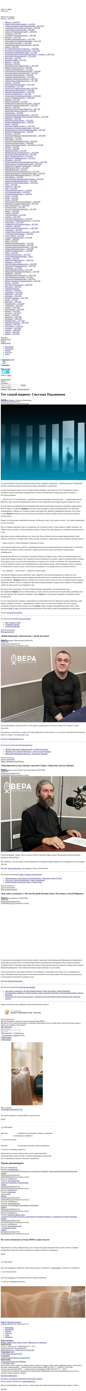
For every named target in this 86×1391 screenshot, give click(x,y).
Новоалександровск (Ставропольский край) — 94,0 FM (25, 173)
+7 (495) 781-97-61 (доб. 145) (24, 1350)
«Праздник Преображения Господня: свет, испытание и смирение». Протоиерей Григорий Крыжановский (39, 1171)
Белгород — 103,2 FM (13, 37)
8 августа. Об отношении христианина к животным (19, 1205)
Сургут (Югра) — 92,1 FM (14, 236)
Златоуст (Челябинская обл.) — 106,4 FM (19, 98)
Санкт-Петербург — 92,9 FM (15, 215)
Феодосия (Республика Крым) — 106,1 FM (20, 266)
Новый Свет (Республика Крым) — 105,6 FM (21, 183)
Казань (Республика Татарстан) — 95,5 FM (20, 111)
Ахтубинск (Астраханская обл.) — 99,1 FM (20, 35)
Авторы (8, 350)
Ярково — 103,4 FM (12, 334)
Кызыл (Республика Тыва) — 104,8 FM (19, 143)
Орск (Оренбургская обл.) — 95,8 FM (18, 190)
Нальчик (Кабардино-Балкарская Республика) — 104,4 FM (26, 162)
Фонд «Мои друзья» (20, 1342)
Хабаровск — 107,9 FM (13, 268)
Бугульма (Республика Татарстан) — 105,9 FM (21, 49)
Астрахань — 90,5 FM (13, 34)
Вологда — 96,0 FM (12, 62)
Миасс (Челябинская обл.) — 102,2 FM (19, 156)
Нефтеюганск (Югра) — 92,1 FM (17, 168)
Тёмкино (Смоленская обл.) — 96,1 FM (19, 243)
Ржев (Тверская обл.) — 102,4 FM (17, 205)
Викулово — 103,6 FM (13, 302)
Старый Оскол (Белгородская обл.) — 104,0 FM (22, 232)
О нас (7, 354)
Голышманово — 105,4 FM (14, 304)
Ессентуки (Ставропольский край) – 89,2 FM (21, 88)
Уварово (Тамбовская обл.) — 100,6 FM (19, 260)
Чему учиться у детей (12, 623)
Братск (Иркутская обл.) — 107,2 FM (18, 43)
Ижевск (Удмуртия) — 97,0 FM (16, 102)
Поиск (23, 385)
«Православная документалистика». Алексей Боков (23, 882)
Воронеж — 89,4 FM (12, 64)
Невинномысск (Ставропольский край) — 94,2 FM (23, 164)
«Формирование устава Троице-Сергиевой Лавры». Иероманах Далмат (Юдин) (33, 878)
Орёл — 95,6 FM (11, 188)
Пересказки (12, 1192)
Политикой (7, 1136)
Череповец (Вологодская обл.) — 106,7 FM (20, 275)
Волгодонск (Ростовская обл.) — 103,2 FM (20, 56)
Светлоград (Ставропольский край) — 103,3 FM (22, 221)
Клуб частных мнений (9, 889)
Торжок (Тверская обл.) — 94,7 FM (17, 255)
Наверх (4, 1322)
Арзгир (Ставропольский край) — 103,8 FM (21, 32)
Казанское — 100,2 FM (13, 317)
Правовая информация (9, 1376)
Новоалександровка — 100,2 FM (16, 323)
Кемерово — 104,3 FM (13, 119)
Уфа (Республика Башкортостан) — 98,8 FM (21, 264)
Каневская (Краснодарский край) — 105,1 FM (21, 115)
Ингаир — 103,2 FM (12, 311)
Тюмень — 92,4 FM (12, 258)
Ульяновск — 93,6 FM (13, 262)
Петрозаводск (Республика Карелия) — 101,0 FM (22, 202)
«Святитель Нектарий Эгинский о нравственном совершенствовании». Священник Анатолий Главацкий (39, 1217)
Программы (9, 347)
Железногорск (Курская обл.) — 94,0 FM (19, 90)
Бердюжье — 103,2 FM (13, 296)
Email (3, 1119)
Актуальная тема (14, 1181)
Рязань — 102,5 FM (12, 211)
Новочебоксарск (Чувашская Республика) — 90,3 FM (24, 179)
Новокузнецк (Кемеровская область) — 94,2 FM (22, 175)
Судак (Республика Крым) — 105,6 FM (19, 234)
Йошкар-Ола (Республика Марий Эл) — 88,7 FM (22, 109)
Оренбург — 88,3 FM (12, 187)
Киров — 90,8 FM (11, 124)
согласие (12, 1146)
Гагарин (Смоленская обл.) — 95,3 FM (19, 69)
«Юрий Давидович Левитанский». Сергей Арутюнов (26, 749)
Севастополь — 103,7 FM (14, 222)
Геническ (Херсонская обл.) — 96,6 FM (19, 75)
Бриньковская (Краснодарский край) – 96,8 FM (22, 45)
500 (2, 1027)
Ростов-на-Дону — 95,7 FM (15, 207)
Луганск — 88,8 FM (12, 149)
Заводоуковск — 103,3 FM (14, 309)
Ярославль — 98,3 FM (13, 287)
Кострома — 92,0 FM (12, 134)
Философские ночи (14, 1226)
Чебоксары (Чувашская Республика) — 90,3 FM (22, 272)
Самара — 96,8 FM (12, 213)
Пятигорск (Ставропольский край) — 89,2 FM (21, 204)
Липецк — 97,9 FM (12, 147)
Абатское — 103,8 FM (13, 290)
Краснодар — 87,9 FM (13, 137)
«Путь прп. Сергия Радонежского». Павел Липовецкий (25, 880)
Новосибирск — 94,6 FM (14, 177)
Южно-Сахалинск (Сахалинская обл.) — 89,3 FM (22, 281)
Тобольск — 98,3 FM (12, 324)
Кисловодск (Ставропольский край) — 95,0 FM (22, 128)
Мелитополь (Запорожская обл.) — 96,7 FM (20, 154)
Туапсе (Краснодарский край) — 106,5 (19, 256)
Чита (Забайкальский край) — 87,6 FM (19, 277)
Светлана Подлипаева (14, 613)
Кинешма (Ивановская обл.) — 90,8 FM (19, 122)
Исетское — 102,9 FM (13, 313)
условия (15, 1035)
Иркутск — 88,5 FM (12, 107)
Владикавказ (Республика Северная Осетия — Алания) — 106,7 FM (29, 54)
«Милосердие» (33, 1342)
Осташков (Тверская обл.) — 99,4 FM (18, 194)
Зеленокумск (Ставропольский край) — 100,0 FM (23, 96)
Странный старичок (12, 624)
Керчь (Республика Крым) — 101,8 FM (19, 120)
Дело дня (4, 337)
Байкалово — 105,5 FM (13, 294)
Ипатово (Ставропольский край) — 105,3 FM (21, 105)
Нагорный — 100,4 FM (13, 319)
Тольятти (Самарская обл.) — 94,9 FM (18, 251)
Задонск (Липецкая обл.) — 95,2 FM (18, 94)
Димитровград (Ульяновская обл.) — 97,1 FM (21, 81)
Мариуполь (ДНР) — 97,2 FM (15, 151)
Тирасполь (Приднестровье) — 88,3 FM (19, 245)
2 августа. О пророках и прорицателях (14, 1183)
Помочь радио (6, 1037)
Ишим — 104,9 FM (12, 315)
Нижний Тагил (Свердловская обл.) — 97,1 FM (22, 171)
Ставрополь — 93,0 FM (13, 230)
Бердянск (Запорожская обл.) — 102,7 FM (20, 39)
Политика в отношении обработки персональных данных (21, 1379)
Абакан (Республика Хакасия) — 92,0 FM (20, 24)
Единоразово (19, 1033)
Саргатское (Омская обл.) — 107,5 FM (18, 219)
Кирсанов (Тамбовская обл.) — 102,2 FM (19, 126)
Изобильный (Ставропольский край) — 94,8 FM (22, 103)
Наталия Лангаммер (15, 981)
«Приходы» (43, 1342)
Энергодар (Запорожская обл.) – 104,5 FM (20, 279)
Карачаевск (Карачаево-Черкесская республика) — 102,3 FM (26, 117)
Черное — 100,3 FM (12, 332)
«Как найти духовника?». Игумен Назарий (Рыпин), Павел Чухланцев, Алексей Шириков (37, 991)
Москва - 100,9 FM (7, 19)
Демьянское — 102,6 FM (14, 306)
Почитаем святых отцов (16, 1215)
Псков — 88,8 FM (11, 200)
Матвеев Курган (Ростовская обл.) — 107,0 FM (22, 153)
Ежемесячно (7, 1033)
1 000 (6, 1027)
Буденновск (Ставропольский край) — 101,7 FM (22, 51)
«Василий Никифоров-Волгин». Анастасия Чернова (26, 754)
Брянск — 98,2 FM (11, 47)
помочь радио (6, 339)
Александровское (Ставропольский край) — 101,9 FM (24, 26)
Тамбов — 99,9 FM (12, 239)
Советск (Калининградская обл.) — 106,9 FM (21, 228)
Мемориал (8, 1337)
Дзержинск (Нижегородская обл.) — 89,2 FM (21, 79)
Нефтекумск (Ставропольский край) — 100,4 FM (22, 166)
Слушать (4, 1169)
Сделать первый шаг (12, 626)
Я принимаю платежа (14, 1035)
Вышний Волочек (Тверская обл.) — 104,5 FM (21, 66)
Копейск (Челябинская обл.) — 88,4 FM (19, 132)
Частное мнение (23, 389)
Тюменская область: (12, 289)
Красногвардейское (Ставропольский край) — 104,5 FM (25, 136)
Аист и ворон (6, 1194)
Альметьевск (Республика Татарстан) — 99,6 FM (22, 28)
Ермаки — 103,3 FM (12, 307)
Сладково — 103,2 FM (13, 328)
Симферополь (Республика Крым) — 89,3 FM (21, 224)
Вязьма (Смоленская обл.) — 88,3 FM (18, 68)
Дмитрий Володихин (16, 739)
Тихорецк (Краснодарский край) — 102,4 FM (21, 247)
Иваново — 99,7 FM (12, 100)
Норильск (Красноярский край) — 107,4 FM (21, 181)
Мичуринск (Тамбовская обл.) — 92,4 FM (20, 158)
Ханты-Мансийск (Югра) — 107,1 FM (18, 270)
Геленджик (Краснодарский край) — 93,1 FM (21, 73)
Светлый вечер (13, 1169)
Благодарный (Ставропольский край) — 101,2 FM (23, 41)
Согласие (12, 1133)
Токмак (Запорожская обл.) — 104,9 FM (19, 249)
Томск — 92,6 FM (11, 253)
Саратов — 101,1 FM (12, 217)
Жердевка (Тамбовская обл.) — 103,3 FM (19, 92)
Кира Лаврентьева (14, 868)
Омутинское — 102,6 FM (14, 326)
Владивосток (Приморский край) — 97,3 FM (21, 52)
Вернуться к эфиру (7, 17)
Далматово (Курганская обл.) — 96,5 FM (19, 77)
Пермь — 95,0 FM (11, 198)
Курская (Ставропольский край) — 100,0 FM (21, 141)
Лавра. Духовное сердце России (12, 761)
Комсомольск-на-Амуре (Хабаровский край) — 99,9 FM (25, 130)
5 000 (10, 1027)
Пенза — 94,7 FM (11, 196)
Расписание (9, 349)
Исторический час (7, 632)
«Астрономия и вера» (8, 1228)
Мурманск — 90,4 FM (13, 160)
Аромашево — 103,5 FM (14, 292)
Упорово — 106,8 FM (12, 330)
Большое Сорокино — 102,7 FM (16, 298)
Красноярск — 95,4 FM (13, 139)
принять (4, 1389)
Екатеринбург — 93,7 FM (14, 86)
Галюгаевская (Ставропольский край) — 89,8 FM (22, 71)
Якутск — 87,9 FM (11, 283)
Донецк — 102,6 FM (12, 83)
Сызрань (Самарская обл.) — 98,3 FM (18, 238)
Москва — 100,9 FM (12, 22)
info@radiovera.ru (7, 1350)
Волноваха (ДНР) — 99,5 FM (15, 60)
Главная (4, 389)
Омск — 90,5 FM (11, 185)
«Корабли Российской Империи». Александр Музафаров (28, 751)
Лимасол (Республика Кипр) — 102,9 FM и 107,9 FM (24, 145)
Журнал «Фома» (6, 1342)
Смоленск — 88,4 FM (12, 226)
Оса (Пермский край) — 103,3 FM (17, 192)
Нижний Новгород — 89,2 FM (16, 170)
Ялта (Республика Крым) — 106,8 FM (18, 285)
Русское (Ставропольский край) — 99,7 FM (20, 209)
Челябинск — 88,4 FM (13, 273)
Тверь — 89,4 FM (11, 241)
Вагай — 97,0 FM (11, 300)
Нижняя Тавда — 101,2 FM (15, 321)
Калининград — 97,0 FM (14, 113)
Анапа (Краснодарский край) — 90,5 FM (19, 30)
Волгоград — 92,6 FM (13, 58)
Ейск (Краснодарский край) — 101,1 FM (19, 85)
